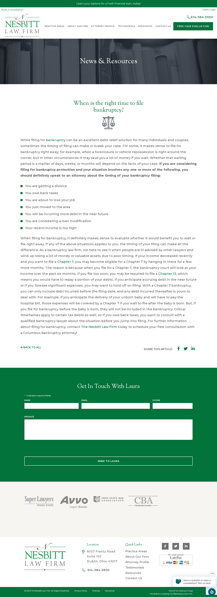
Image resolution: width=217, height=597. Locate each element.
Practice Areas (136, 551)
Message (30, 416)
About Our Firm (78, 26)
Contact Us (133, 578)
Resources (133, 573)
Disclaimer (110, 591)
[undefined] (177, 507)
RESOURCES (145, 26)
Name (28, 400)
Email (85, 400)
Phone (157, 400)
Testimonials (126, 26)
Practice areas (54, 26)
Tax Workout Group (184, 591)
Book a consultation (12, 9)
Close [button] (212, 573)
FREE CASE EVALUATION (193, 26)
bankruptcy (55, 140)
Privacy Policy (81, 591)
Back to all (32, 347)
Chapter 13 (167, 274)
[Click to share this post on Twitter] (186, 348)
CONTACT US (163, 26)
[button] (212, 592)
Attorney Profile (102, 26)
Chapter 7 (65, 262)
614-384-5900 (99, 570)
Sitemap (96, 591)
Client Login (209, 9)
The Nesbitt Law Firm (99, 327)
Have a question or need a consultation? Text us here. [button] (197, 581)
